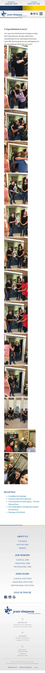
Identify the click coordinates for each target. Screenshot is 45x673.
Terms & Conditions (25, 667)
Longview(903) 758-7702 (23, 655)
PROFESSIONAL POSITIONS (22, 585)
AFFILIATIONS (22, 545)
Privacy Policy (12, 667)
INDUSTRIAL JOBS (22, 563)
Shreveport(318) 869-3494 (23, 650)
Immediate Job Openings (17, 496)
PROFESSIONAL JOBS (22, 567)
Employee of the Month (16, 512)
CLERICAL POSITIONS (23, 578)
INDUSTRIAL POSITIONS (22, 582)
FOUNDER (22, 541)
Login (36, 667)
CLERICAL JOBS (22, 560)
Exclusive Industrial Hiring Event (19, 499)
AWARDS (22, 548)
